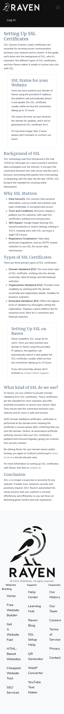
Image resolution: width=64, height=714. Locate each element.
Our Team (53, 608)
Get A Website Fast (13, 632)
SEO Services (13, 690)
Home (11, 596)
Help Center (33, 594)
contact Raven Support (36, 373)
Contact (55, 657)
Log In (11, 20)
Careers (55, 620)
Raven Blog (32, 622)
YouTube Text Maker (34, 687)
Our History (54, 594)
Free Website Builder (13, 610)
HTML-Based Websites (13, 653)
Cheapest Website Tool (13, 673)
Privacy (54, 648)
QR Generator (34, 656)
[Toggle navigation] (57, 7)
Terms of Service (54, 634)
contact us (35, 467)
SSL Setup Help (32, 639)
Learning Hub (34, 608)
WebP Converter (34, 670)
